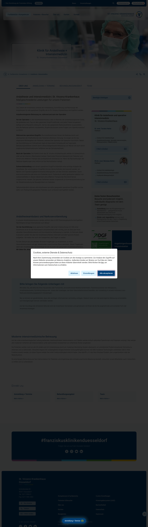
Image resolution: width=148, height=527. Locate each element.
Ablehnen (74, 273)
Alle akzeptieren (106, 273)
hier (102, 263)
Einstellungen (88, 273)
